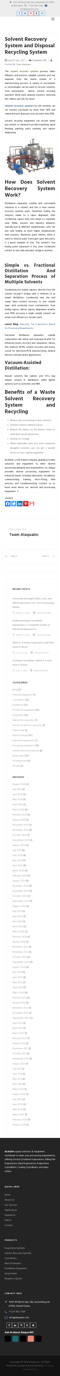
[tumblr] (36, 13)
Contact (9, 1225)
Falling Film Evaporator (23, 720)
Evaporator (18, 715)
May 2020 (17, 1109)
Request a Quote (13, 1279)
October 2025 (19, 835)
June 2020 (17, 1104)
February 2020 (19, 1120)
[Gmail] (31, 503)
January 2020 (19, 1125)
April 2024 (17, 926)
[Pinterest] (25, 503)
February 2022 (19, 1038)
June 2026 (17, 794)
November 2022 (20, 1013)
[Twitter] (13, 503)
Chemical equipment (22, 695)
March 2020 (18, 1115)
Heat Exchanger (20, 735)
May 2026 (17, 799)
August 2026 (19, 784)
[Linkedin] (19, 503)
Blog (14, 690)
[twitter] (42, 13)
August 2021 (18, 1064)
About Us (9, 1200)
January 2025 (18, 881)
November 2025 (20, 830)
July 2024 (17, 911)
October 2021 (19, 1054)
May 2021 (17, 1079)
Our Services (11, 1205)
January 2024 (19, 942)
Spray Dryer (18, 756)
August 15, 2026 (23, 613)
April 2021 (17, 1084)
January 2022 (18, 1043)
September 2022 (20, 1018)
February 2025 (19, 876)
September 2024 (21, 901)
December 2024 (20, 886)
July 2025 (17, 850)
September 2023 (20, 962)
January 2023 (18, 1003)
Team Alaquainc (23, 535)
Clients (8, 1220)
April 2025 (17, 865)
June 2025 (17, 855)
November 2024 (20, 891)
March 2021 (18, 1089)
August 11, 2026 (23, 635)
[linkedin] (25, 13)
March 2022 (18, 1033)
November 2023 (20, 952)
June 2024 (17, 916)
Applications (11, 1210)
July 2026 (17, 789)
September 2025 (20, 840)
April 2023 (17, 987)
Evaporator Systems (15, 1248)
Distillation (17, 705)
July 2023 (17, 972)
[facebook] (19, 13)
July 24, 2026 (22, 653)
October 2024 (19, 896)
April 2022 (17, 1028)
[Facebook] (7, 503)
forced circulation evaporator (27, 725)
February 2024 (19, 937)
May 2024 (17, 921)
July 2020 (17, 1099)
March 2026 (18, 810)
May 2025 (17, 860)
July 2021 (16, 1069)
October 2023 (19, 957)
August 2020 (19, 1094)
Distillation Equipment (23, 710)
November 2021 (20, 1048)
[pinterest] (31, 13)
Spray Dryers (11, 1273)
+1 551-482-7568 (36, 5)
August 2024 (19, 906)
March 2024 (18, 932)
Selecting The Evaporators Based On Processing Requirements (30, 326)
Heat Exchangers (13, 1263)
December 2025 (20, 825)
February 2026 (19, 815)
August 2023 (18, 967)
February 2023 (19, 998)
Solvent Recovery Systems (25, 751)
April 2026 (17, 805)
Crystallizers (18, 700)
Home (7, 1195)
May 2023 (17, 982)
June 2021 (17, 1074)
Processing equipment (23, 746)
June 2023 (17, 977)
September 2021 (20, 1059)
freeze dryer (18, 730)
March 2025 (18, 871)
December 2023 (20, 947)
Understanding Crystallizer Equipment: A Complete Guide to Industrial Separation (31, 625)
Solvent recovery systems (19, 106)
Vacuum (16, 766)
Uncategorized (19, 761)
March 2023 (18, 993)
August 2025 (19, 845)
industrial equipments (23, 740)
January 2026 (18, 820)
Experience (10, 1215)
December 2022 (20, 1008)
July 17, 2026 (21, 670)
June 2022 (17, 1023)
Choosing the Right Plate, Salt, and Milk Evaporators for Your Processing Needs (33, 603)
